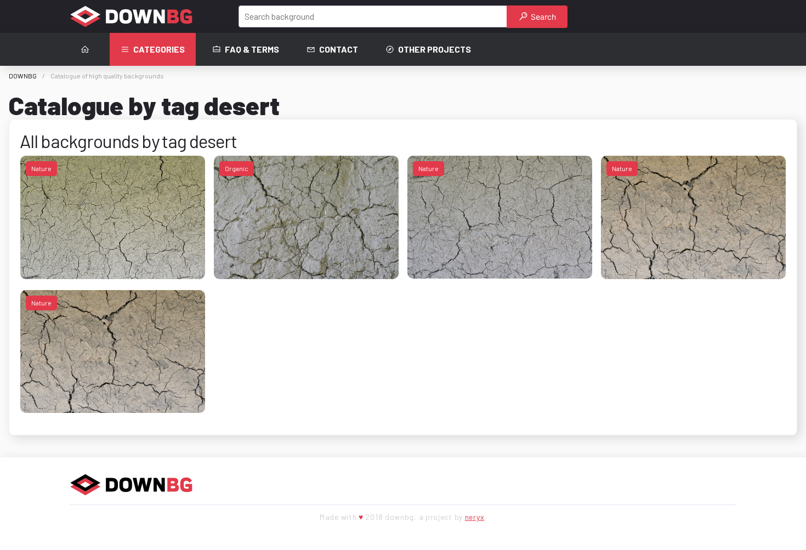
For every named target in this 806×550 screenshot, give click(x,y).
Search (542, 16)
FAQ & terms (252, 49)
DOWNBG (23, 76)
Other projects (434, 49)
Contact (338, 49)
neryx (475, 516)
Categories (159, 49)
